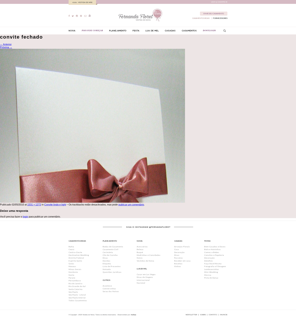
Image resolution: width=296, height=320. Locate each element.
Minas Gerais (75, 269)
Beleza (140, 249)
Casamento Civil (110, 249)
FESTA (136, 31)
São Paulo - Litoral (77, 295)
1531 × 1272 (34, 204)
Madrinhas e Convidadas (148, 255)
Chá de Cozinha (110, 255)
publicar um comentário (131, 204)
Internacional (143, 280)
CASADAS (170, 31)
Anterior (6, 44)
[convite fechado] (92, 202)
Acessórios (142, 246)
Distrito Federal (76, 258)
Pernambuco (75, 280)
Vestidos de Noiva (145, 261)
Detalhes (208, 261)
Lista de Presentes (112, 266)
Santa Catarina (75, 289)
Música (207, 275)
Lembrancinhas (211, 269)
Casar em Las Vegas (146, 274)
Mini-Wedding (211, 272)
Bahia (71, 246)
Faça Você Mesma (213, 263)
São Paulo (73, 292)
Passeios (178, 258)
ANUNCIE (223, 315)
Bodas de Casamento (113, 246)
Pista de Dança (211, 278)
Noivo (139, 258)
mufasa (133, 315)
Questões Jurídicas (112, 272)
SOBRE (203, 315)
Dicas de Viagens (145, 277)
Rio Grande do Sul (77, 286)
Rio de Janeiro (75, 283)
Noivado (107, 269)
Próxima (6, 47)
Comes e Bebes (211, 252)
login (25, 216)
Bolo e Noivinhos (212, 249)
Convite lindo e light (55, 204)
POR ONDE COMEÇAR (92, 30)
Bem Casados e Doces (215, 246)
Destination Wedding (79, 255)
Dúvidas (106, 261)
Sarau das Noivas (111, 291)
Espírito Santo (75, 261)
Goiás (71, 263)
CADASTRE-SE (222, 2)
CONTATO (213, 315)
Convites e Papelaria (214, 255)
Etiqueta (107, 263)
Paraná (72, 278)
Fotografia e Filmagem (215, 266)
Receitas (178, 263)
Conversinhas (109, 288)
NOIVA (72, 31)
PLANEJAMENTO (118, 31)
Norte (71, 275)
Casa (176, 249)
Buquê (140, 252)
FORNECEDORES (220, 18)
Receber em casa (182, 261)
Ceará (71, 249)
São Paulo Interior (77, 298)
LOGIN (213, 2)
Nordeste (73, 272)
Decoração (179, 252)
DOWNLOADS (209, 30)
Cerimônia (108, 252)
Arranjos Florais (182, 246)
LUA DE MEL (152, 31)
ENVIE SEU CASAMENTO (214, 13)
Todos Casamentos (78, 300)
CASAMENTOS (189, 31)
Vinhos (177, 266)
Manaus (72, 266)
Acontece (107, 286)
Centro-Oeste (75, 252)
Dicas (105, 258)
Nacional (141, 283)
